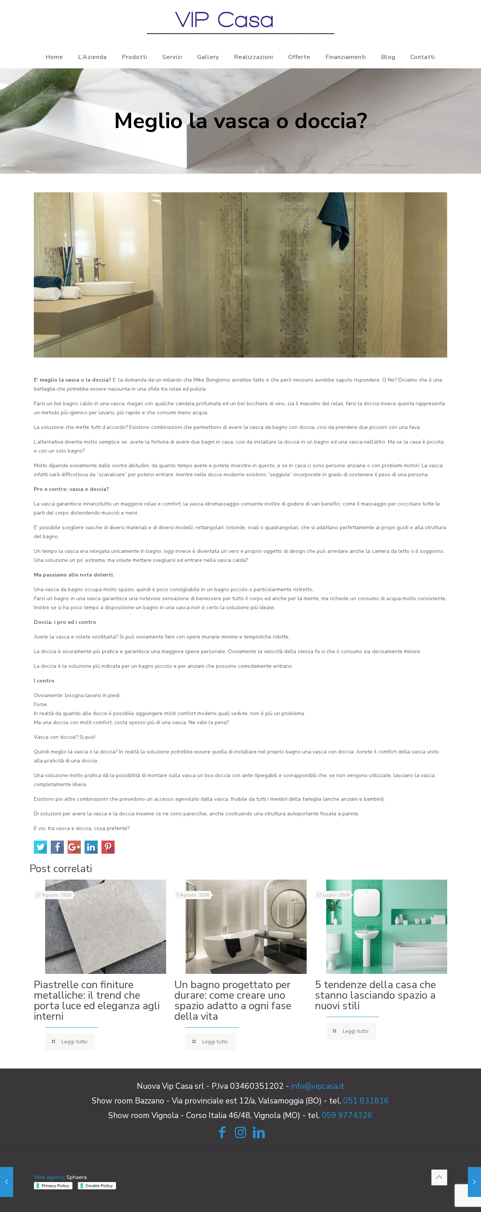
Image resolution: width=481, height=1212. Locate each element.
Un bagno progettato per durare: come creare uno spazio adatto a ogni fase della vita (232, 1000)
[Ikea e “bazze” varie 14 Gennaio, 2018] (474, 1182)
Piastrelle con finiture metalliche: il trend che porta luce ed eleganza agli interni (97, 1000)
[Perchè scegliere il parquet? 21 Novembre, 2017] (6, 1182)
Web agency (49, 1177)
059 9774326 (347, 1115)
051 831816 (366, 1101)
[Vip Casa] (240, 22)
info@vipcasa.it (317, 1086)
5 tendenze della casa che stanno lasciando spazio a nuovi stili (375, 995)
